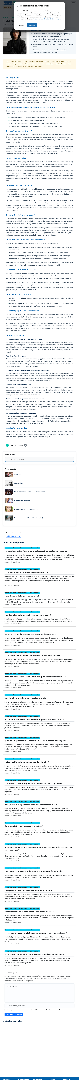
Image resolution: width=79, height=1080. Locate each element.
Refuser (21, 25)
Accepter (32, 25)
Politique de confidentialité (42, 19)
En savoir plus (56, 19)
